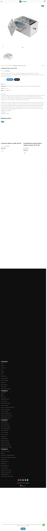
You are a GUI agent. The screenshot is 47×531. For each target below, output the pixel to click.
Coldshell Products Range (25, 86)
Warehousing (3, 463)
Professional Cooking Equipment (7, 455)
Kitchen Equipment (5, 440)
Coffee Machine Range (5, 388)
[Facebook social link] (4, 90)
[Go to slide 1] (22, 47)
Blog (2, 374)
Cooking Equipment (5, 474)
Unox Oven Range (4, 411)
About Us (3, 365)
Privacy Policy (4, 376)
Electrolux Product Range (6, 447)
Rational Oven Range (5, 409)
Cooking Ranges (4, 421)
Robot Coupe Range (5, 442)
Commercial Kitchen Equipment (7, 407)
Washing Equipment (36, 86)
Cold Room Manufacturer (6, 413)
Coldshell (27, 483)
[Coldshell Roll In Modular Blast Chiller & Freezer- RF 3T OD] (34, 166)
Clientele (2, 371)
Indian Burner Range (5, 451)
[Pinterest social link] (7, 90)
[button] (2, 26)
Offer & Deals (3, 386)
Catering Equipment (5, 399)
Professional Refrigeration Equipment (8, 457)
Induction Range (4, 467)
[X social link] (6, 90)
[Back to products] (43, 65)
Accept (23, 528)
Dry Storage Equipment (6, 428)
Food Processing (4, 432)
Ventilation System (5, 461)
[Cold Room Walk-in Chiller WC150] (12, 131)
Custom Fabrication (5, 424)
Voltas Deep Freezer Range (6, 415)
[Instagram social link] (21, 480)
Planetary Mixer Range (5, 417)
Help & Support (4, 384)
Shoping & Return (4, 378)
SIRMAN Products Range (6, 472)
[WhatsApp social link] (10, 90)
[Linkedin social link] (9, 90)
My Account (3, 382)
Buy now (17, 79)
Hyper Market (3, 436)
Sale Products (4, 459)
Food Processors (4, 434)
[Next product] (44, 65)
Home (2, 65)
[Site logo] (23, 1)
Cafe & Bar (3, 396)
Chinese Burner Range (5, 403)
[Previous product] (41, 65)
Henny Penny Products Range (7, 476)
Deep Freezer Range (5, 426)
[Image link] (23, 314)
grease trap (6, 88)
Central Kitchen (8, 65)
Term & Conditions (5, 380)
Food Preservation (4, 430)
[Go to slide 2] (23, 47)
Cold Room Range (4, 405)
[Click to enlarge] (3, 46)
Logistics (3, 453)
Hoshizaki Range (4, 438)
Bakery (2, 394)
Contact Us (3, 367)
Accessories (16, 86)
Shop (2, 369)
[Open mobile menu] (1, 1)
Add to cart (10, 79)
